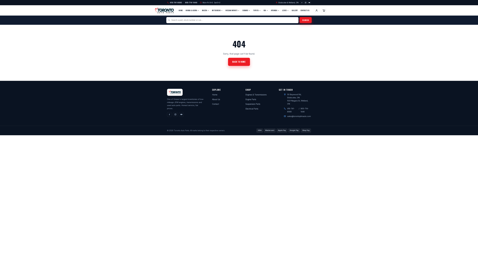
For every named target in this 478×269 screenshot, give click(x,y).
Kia (265, 10)
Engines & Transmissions (256, 95)
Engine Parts (250, 99)
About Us (216, 99)
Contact (215, 104)
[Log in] (316, 10)
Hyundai (274, 10)
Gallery (295, 10)
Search (305, 20)
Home (181, 10)
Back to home (239, 61)
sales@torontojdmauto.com (299, 116)
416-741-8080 (176, 3)
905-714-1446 (191, 3)
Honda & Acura (191, 10)
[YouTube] (309, 2)
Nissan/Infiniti (232, 10)
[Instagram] (305, 2)
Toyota (256, 10)
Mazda (204, 10)
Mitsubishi (216, 10)
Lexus (284, 10)
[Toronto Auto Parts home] (164, 10)
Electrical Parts (251, 109)
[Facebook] (301, 2)
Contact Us (304, 10)
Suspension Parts (252, 104)
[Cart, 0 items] (323, 10)
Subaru (245, 10)
